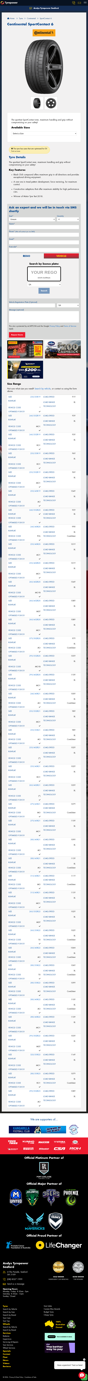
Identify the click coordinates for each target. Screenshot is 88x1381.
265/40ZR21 (34, 785)
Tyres (5, 1306)
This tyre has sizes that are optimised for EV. (29, 149)
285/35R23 (35, 1073)
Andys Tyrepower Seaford (46, 8)
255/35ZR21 (34, 711)
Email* (11, 239)
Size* (11, 216)
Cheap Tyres (48, 1315)
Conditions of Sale (30, 1377)
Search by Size (9, 1312)
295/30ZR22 (34, 1036)
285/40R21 (35, 839)
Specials (7, 1351)
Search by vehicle (43, 388)
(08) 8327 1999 (14, 1279)
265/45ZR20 (34, 601)
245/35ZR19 (34, 415)
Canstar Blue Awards (52, 1309)
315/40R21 (35, 876)
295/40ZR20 (34, 675)
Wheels (6, 1324)
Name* (12, 224)
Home (11, 18)
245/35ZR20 (34, 510)
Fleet (5, 1357)
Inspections (7, 1339)
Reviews (7, 1366)
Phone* (22, 231)
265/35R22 (35, 930)
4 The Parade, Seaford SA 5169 (17, 1273)
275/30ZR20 (34, 638)
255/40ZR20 (34, 563)
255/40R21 (35, 766)
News (5, 1360)
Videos (6, 1363)
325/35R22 (35, 1054)
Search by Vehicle (10, 1309)
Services (7, 1333)
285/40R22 (35, 999)
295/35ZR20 (34, 656)
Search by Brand (9, 1315)
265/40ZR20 (34, 582)
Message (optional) (16, 310)
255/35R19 (35, 453)
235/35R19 (35, 397)
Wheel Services (9, 1348)
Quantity (60, 216)
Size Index (48, 1306)
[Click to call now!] (73, 3)
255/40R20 (35, 544)
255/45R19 (35, 491)
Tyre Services (8, 1345)
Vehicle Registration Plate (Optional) (23, 302)
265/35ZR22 (34, 911)
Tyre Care (6, 1318)
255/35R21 (35, 730)
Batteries (6, 1336)
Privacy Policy (55, 326)
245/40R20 (35, 527)
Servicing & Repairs (10, 1342)
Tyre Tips (6, 1321)
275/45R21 (35, 804)
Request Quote (17, 335)
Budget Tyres (49, 1312)
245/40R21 (35, 693)
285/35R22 (35, 965)
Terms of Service (70, 326)
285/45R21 (35, 858)
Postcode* (13, 247)
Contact (6, 1354)
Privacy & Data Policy (16, 1377)
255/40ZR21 (34, 747)
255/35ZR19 (34, 472)
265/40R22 (35, 948)
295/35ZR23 (34, 1091)
